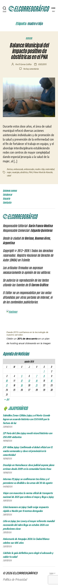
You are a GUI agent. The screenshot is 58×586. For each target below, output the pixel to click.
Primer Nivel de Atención (42, 172)
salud (9, 175)
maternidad (49, 169)
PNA (30, 172)
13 (29, 380)
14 (36, 380)
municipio (15, 172)
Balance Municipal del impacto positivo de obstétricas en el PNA (29, 51)
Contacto (7, 202)
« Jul (6, 399)
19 (21, 385)
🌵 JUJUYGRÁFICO (15, 408)
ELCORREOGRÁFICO (25, 573)
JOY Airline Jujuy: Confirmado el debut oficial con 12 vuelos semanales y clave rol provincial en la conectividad (28, 450)
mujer (9, 172)
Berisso (29, 38)
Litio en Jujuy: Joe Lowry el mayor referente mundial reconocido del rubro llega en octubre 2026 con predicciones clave (28, 524)
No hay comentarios (31, 69)
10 (6, 380)
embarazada (18, 169)
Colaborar (7, 194)
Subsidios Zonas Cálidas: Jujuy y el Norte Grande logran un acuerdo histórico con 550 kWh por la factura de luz (26, 419)
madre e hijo (39, 169)
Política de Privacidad (15, 579)
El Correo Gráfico (24, 64)
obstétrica (24, 172)
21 (36, 385)
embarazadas (29, 169)
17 (6, 385)
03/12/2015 (42, 64)
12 (21, 380)
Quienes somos (10, 190)
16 (51, 380)
